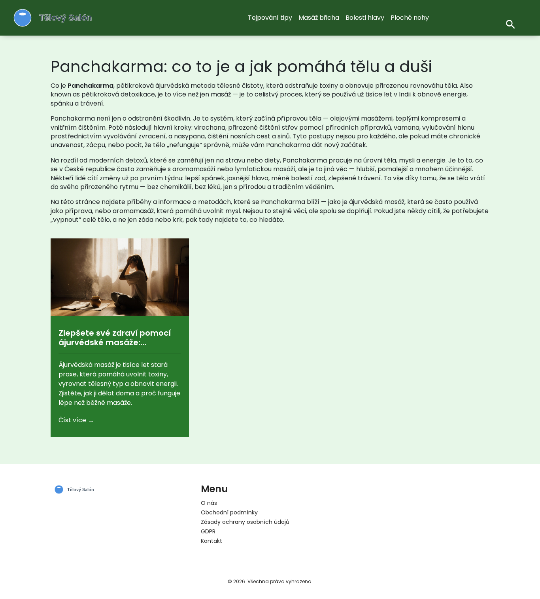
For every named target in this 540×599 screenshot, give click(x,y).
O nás (209, 503)
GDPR (208, 531)
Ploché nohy (410, 17)
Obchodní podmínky (229, 512)
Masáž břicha (318, 17)
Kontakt (211, 541)
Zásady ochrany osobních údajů (245, 522)
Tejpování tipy (270, 17)
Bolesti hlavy (365, 17)
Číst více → (76, 420)
